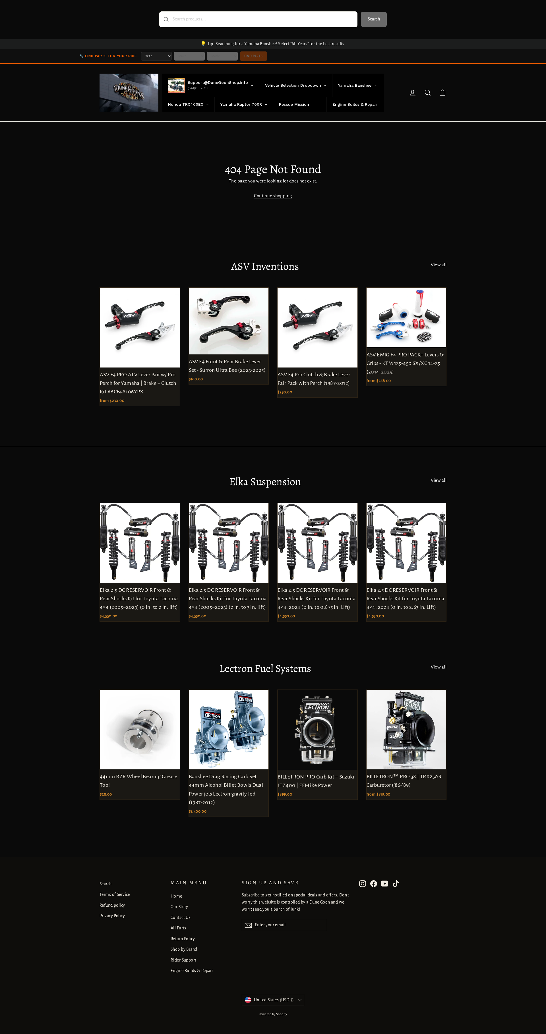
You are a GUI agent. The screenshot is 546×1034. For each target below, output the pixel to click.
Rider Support (184, 960)
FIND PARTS (253, 56)
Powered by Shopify (273, 1014)
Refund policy (112, 905)
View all (438, 264)
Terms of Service (115, 894)
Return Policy (183, 939)
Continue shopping (273, 195)
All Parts (178, 928)
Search (374, 19)
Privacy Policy (112, 915)
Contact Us (181, 917)
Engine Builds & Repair (192, 970)
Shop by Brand (184, 949)
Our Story (179, 906)
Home (176, 896)
